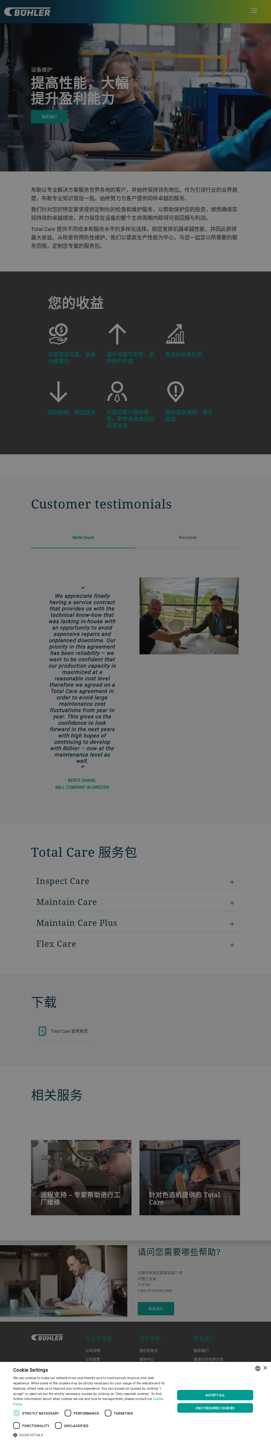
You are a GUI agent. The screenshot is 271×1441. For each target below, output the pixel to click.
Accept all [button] (215, 1395)
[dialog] (135, 1401)
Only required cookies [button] (215, 1408)
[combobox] (257, 1368)
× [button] (265, 1368)
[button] (91, 1434)
